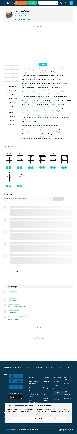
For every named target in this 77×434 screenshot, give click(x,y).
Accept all (20, 419)
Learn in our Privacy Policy (32, 414)
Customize (56, 419)
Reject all (38, 419)
